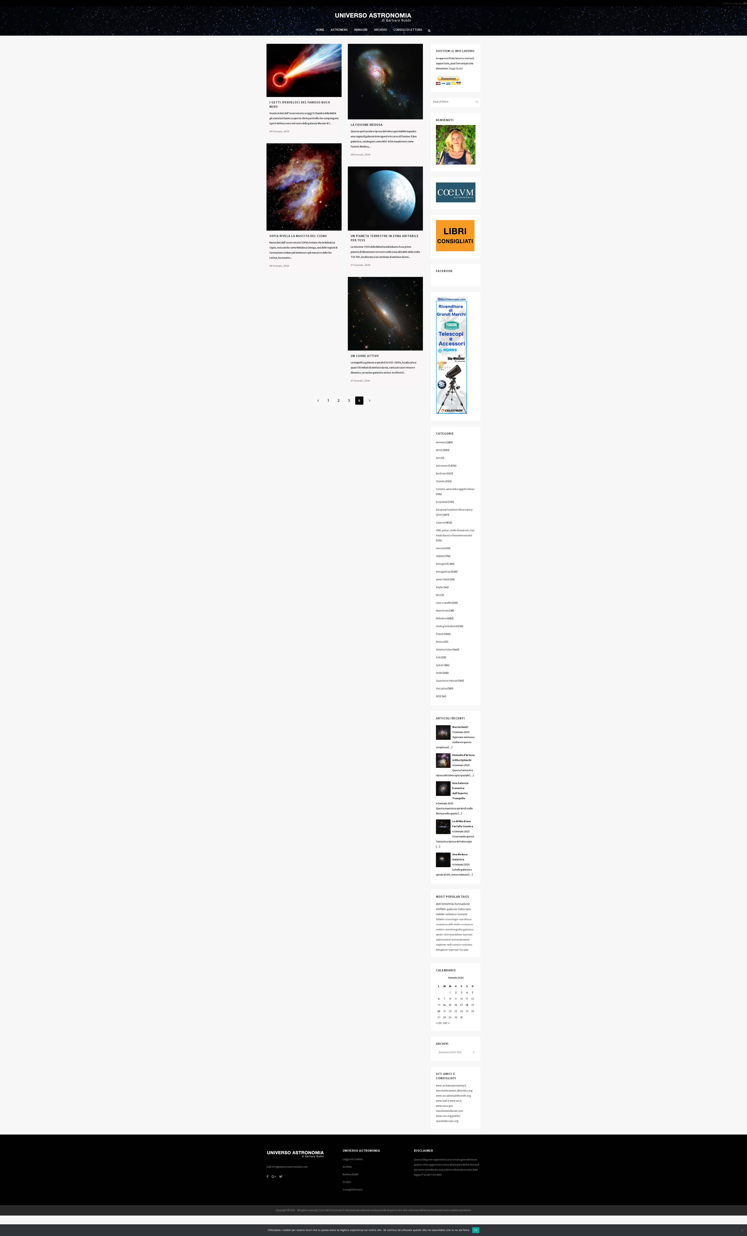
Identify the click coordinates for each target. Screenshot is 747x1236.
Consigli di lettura (352, 1189)
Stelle (439, 672)
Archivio (347, 1166)
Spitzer (440, 665)
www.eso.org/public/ (448, 1115)
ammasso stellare (453, 934)
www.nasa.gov (444, 1105)
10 (461, 998)
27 (439, 1017)
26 (472, 1011)
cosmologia (451, 919)
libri (438, 595)
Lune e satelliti (444, 602)
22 (450, 1011)
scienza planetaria (460, 939)
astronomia (444, 904)
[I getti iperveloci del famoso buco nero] (304, 70)
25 (467, 1011)
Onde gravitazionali (447, 626)
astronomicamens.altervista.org (454, 1090)
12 (472, 998)
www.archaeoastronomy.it (451, 1085)
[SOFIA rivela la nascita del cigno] (304, 187)
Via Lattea (441, 688)
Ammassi (441, 442)
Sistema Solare (444, 649)
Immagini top (443, 571)
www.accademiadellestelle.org (453, 1095)
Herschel (441, 548)
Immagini (441, 563)
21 (444, 1011)
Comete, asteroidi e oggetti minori (455, 489)
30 (455, 1017)
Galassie (440, 522)
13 (439, 1004)
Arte (438, 457)
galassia (452, 909)
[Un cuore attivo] (385, 314)
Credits (347, 1181)
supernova (453, 950)
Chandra (440, 481)
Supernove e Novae (447, 680)
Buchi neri (441, 473)
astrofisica (465, 919)
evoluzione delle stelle (448, 924)
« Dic (439, 1023)
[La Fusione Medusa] (385, 81)
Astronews (442, 465)
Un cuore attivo (365, 356)
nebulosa (451, 914)
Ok (476, 1230)
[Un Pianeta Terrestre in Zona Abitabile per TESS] (385, 199)
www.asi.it (456, 1100)
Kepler (439, 587)
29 (450, 1017)
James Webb (443, 579)
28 (444, 1017)
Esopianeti (442, 501)
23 (455, 1011)
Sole (438, 657)
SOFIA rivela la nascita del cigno (298, 236)
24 (461, 1011)
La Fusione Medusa (367, 125)
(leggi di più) (456, 68)
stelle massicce (454, 945)
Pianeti (440, 634)
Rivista (440, 641)
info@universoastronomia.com (290, 1166)
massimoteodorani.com (449, 1110)
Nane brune (442, 610)
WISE (438, 696)
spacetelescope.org (447, 1121)
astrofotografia (453, 929)
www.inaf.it (442, 1100)
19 (472, 1004)
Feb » (446, 1023)
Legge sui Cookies (353, 1159)
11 (467, 998)
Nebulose (441, 618)
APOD (439, 450)
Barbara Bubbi (350, 1174)
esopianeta (441, 945)
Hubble (440, 556)
